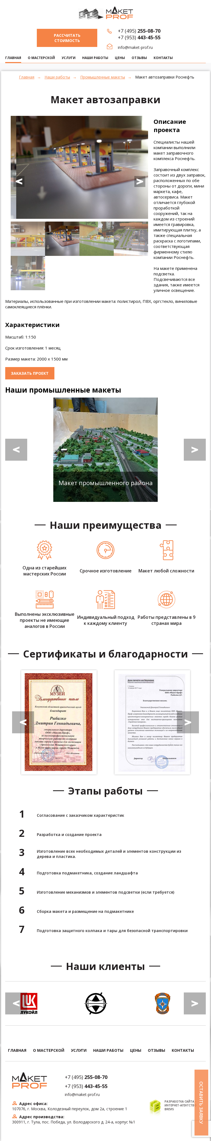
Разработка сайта (179, 1101)
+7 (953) (139, 37)
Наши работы (95, 57)
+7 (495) (139, 30)
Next (139, 181)
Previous (18, 181)
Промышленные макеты (102, 77)
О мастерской (41, 57)
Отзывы (139, 57)
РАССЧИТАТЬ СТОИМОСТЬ (67, 38)
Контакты (163, 57)
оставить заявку (201, 1102)
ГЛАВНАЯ (13, 57)
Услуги (69, 57)
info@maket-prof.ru (135, 47)
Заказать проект (30, 373)
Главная (26, 77)
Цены (120, 57)
